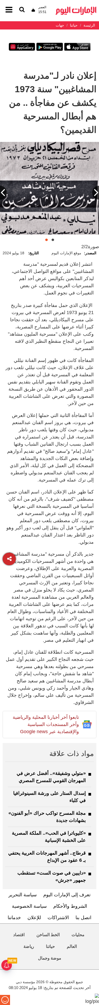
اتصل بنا (83, 917)
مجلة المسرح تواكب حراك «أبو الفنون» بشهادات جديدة (47, 816)
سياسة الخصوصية (29, 906)
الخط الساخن (48, 934)
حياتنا (50, 946)
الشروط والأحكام (70, 906)
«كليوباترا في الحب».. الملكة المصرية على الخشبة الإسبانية (49, 836)
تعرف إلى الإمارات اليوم (67, 894)
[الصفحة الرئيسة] (76, 8)
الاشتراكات (58, 917)
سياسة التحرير (22, 894)
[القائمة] (22, 10)
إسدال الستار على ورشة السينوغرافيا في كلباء (49, 797)
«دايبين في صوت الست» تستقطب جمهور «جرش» (51, 876)
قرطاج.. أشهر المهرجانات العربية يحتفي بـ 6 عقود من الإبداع (47, 856)
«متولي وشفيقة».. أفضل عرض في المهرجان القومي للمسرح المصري (51, 777)
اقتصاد (19, 934)
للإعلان (34, 917)
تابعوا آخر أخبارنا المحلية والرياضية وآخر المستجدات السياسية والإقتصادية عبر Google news (46, 724)
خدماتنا (14, 917)
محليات (78, 934)
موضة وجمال (49, 958)
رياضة (28, 946)
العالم (72, 946)
